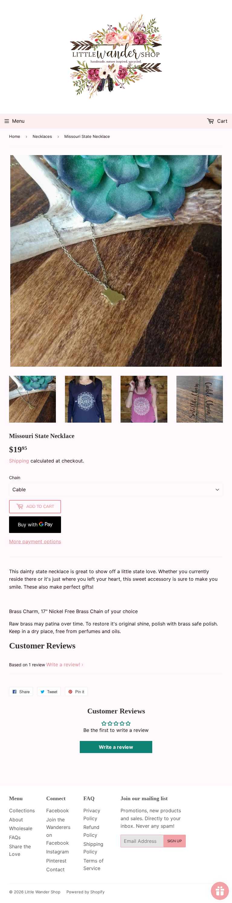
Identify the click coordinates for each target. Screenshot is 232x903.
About (16, 820)
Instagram (57, 852)
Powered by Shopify (85, 891)
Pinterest (56, 861)
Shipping (19, 461)
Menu (18, 121)
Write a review (116, 747)
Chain (14, 477)
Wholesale (20, 828)
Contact (55, 869)
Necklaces (42, 136)
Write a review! (63, 664)
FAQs (15, 837)
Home (14, 136)
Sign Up (174, 841)
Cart (221, 121)
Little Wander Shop (42, 891)
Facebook (57, 810)
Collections (22, 810)
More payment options (35, 541)
